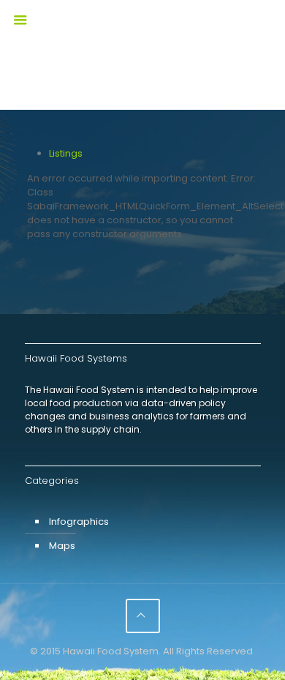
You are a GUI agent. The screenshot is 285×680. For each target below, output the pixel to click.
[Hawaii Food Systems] (143, 33)
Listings (66, 153)
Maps (62, 546)
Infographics (79, 521)
